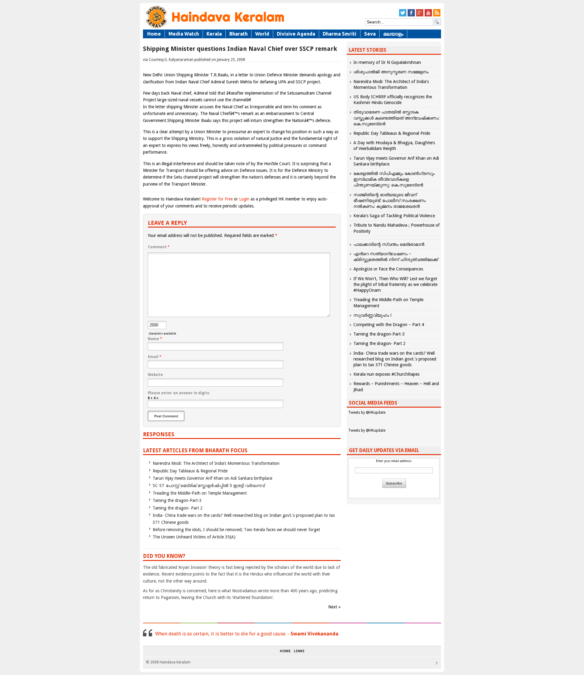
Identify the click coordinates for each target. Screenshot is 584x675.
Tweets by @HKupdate (366, 412)
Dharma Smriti (339, 34)
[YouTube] (428, 15)
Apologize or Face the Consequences (388, 268)
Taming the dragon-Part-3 (177, 500)
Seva (370, 34)
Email (155, 357)
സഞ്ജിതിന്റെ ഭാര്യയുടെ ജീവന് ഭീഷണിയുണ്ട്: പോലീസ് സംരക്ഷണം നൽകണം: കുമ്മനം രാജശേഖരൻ (389, 200)
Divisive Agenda (296, 34)
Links (299, 651)
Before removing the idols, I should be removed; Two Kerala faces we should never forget (236, 529)
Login (244, 199)
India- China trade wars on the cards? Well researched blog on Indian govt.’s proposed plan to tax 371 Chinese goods (394, 359)
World (262, 34)
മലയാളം (393, 34)
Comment (159, 247)
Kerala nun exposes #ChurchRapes (386, 374)
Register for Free (217, 199)
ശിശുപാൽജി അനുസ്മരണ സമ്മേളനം (391, 71)
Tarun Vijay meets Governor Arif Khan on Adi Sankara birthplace (212, 478)
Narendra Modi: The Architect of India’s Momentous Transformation (216, 463)
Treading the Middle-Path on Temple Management (200, 493)
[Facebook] (411, 15)
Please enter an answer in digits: (179, 393)
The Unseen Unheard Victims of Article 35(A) (194, 536)
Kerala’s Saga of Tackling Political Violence (394, 215)
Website (155, 375)
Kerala (214, 34)
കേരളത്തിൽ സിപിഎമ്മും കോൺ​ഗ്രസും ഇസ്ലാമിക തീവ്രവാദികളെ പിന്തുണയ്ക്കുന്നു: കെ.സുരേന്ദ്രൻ (394, 179)
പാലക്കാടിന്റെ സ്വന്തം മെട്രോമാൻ (388, 244)
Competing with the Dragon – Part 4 (388, 324)
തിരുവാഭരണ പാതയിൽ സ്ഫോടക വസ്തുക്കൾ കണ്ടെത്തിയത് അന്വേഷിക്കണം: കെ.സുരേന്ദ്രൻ (396, 118)
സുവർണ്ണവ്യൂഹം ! (372, 315)
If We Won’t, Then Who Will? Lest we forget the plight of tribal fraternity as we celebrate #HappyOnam (395, 284)
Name (155, 339)
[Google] (419, 15)
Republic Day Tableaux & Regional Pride (190, 470)
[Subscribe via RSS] (436, 15)
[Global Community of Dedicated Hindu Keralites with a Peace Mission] (214, 28)
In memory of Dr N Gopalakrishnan (387, 62)
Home (154, 34)
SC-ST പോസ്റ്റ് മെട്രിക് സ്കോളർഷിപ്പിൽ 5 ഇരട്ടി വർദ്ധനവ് (209, 485)
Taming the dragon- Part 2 (178, 508)
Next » (334, 606)
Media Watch (184, 34)
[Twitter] (402, 15)
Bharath (238, 34)
